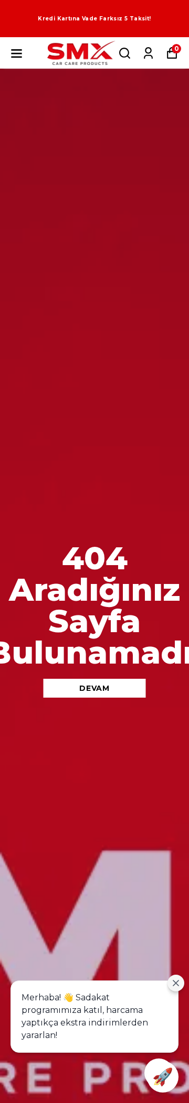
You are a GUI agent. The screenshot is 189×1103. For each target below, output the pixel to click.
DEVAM (94, 688)
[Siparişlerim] (148, 53)
